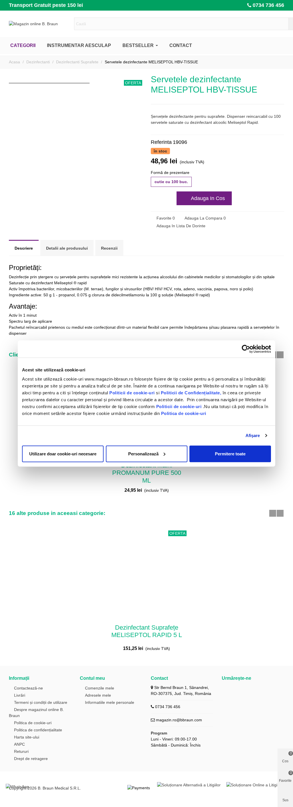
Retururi (21, 751)
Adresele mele (98, 695)
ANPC (19, 744)
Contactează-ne (28, 688)
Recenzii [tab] (109, 248)
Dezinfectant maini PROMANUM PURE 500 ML (146, 473)
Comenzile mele (99, 688)
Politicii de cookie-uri (132, 392)
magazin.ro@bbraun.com (179, 720)
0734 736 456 (268, 5)
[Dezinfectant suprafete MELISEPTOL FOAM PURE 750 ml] (270, 78)
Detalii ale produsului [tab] (67, 248)
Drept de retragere (31, 758)
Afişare (253, 435)
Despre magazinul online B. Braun (36, 712)
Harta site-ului (26, 737)
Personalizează (143, 453)
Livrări (19, 695)
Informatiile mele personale (109, 702)
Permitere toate (230, 453)
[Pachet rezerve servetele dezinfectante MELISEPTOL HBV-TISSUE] (280, 78)
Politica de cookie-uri (183, 413)
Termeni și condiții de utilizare (40, 702)
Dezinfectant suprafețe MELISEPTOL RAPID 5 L (146, 631)
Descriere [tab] (24, 248)
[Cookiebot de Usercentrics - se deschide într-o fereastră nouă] (246, 349)
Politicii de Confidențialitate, (190, 392)
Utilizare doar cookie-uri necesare (62, 453)
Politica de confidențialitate (38, 730)
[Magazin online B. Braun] (40, 24)
